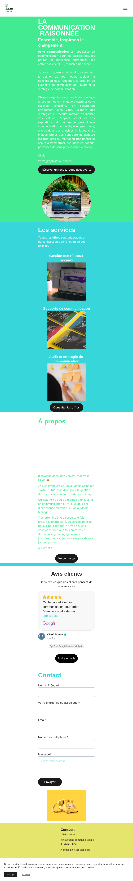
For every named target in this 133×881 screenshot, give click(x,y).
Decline (26, 874)
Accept (10, 874)
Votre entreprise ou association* (59, 702)
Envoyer (50, 782)
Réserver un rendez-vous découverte (66, 169)
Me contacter (66, 558)
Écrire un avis (66, 658)
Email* (42, 720)
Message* (44, 754)
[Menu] (125, 8)
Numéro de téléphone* (53, 737)
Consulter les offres (66, 407)
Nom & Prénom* (48, 685)
